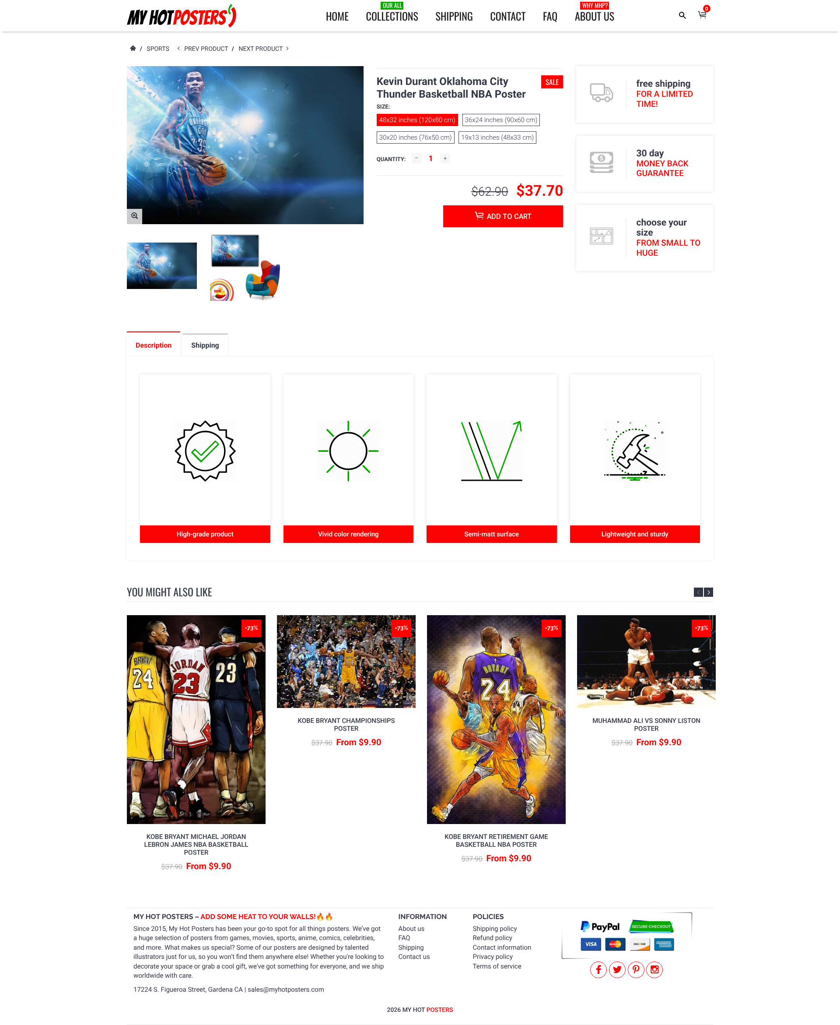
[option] (162, 266)
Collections (392, 12)
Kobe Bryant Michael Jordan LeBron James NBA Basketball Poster (196, 844)
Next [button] (708, 592)
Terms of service (497, 966)
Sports (158, 49)
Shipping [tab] (205, 345)
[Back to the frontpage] (132, 49)
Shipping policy (495, 929)
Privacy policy (493, 957)
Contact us (414, 957)
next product (262, 49)
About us (412, 929)
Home (337, 16)
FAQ (550, 16)
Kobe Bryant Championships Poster (346, 725)
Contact (507, 16)
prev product (208, 49)
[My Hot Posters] (181, 15)
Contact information (502, 947)
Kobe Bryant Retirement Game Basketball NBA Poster (496, 841)
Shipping (454, 16)
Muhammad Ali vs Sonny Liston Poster (646, 725)
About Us (594, 12)
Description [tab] (154, 345)
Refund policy (492, 938)
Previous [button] (698, 592)
